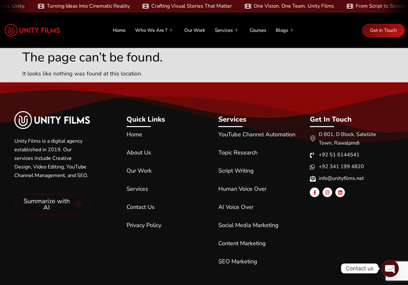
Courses (258, 30)
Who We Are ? (151, 30)
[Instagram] (327, 192)
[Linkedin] (340, 192)
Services (224, 30)
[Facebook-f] (314, 192)
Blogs (282, 30)
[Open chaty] (390, 268)
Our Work (194, 30)
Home (119, 30)
